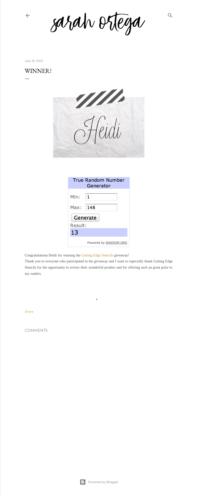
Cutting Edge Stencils (97, 255)
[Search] (170, 14)
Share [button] (29, 311)
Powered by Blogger (103, 482)
